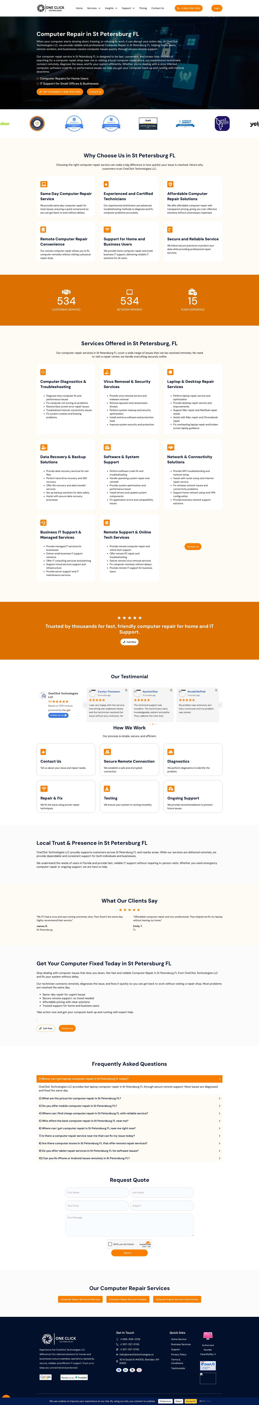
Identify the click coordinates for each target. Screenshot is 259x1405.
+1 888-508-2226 (190, 8)
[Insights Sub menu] (116, 8)
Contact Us (157, 8)
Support (126, 8)
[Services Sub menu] (99, 8)
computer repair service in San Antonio (177, 1299)
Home (79, 8)
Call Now (131, 642)
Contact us (95, 91)
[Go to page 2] (150, 724)
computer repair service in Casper (128, 1299)
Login (217, 8)
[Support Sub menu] (133, 8)
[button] (129, 1079)
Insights (109, 8)
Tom (190, 691)
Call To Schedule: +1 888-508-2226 (62, 91)
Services (92, 8)
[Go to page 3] (152, 724)
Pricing (143, 8)
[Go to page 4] (155, 724)
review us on (57, 715)
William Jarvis (151, 691)
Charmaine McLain (109, 691)
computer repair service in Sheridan (80, 1299)
